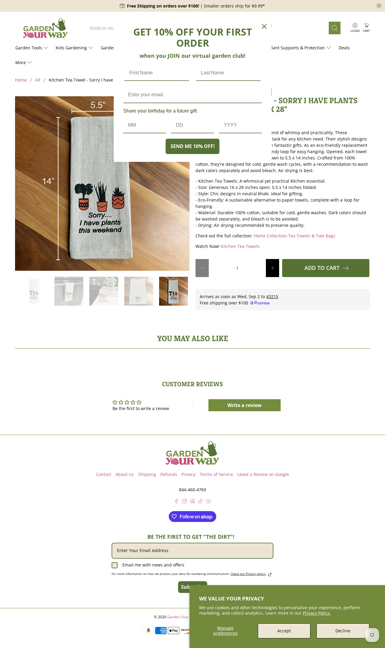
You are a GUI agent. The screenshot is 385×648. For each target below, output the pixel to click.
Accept (284, 631)
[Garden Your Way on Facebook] (176, 502)
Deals (344, 48)
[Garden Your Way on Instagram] (184, 502)
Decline (342, 631)
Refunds (168, 474)
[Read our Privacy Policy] (269, 574)
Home (21, 80)
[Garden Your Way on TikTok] (200, 502)
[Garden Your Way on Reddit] (192, 502)
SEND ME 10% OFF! (193, 146)
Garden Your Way (182, 617)
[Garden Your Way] (45, 28)
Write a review (244, 405)
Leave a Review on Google (263, 474)
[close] (379, 6)
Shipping (147, 474)
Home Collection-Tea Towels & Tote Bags (294, 236)
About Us (125, 474)
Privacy (188, 474)
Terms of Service (216, 474)
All (37, 80)
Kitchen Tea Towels (240, 246)
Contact (103, 474)
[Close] (264, 26)
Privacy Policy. (317, 613)
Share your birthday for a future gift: (160, 110)
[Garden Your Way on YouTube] (208, 502)
